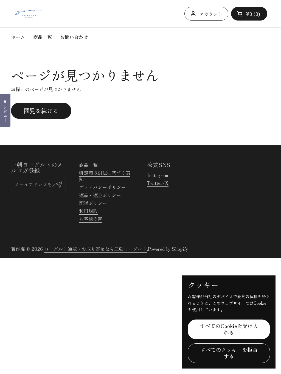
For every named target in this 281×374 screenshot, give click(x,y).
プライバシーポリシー (102, 187)
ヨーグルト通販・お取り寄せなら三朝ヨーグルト (95, 248)
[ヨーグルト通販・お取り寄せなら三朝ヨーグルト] (28, 13)
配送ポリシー (93, 203)
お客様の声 (90, 218)
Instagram (157, 175)
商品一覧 (88, 165)
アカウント (211, 13)
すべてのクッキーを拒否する (229, 353)
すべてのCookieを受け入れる (229, 329)
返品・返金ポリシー (100, 195)
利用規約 (88, 210)
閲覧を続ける (41, 110)
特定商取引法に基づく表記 (104, 176)
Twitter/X (157, 182)
